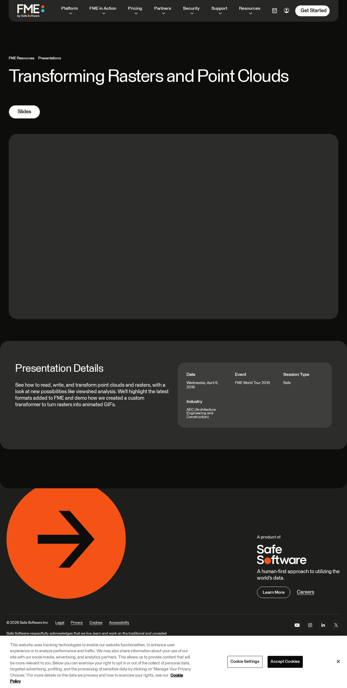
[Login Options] (274, 10)
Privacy (77, 623)
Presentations (49, 58)
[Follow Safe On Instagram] (310, 626)
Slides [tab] (24, 111)
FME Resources (21, 58)
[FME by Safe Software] (36, 11)
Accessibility (119, 623)
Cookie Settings (244, 662)
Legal (59, 623)
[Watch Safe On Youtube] (297, 626)
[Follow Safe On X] (336, 626)
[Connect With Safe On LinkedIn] (323, 626)
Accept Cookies (285, 662)
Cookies (95, 623)
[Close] (338, 661)
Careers (305, 592)
